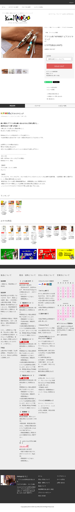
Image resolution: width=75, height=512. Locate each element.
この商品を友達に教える (53, 93)
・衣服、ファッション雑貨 (54, 27)
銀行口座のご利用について (46, 371)
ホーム (3, 7)
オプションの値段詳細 (51, 71)
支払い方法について (44, 479)
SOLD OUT (59, 66)
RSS (39, 496)
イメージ (37, 105)
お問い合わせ (61, 482)
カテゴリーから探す (13, 7)
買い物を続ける (50, 99)
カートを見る (61, 479)
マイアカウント (61, 476)
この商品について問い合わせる (54, 96)
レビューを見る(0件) (52, 87)
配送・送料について (44, 482)
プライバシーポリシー (44, 492)
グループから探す (26, 7)
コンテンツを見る (38, 7)
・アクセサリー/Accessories (67, 27)
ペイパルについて (43, 369)
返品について (49, 73)
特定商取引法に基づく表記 (53, 75)
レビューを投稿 (50, 89)
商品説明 (12, 105)
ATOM (44, 496)
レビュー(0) (62, 105)
